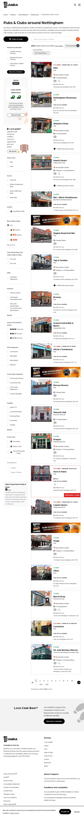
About (46, 745)
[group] (41, 69)
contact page (11, 756)
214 (40, 684)
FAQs (36, 753)
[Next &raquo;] (78, 682)
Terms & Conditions (10, 797)
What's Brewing (9, 804)
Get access (13, 151)
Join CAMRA (48, 742)
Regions (13, 14)
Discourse (7, 801)
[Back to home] (11, 5)
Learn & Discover (9, 774)
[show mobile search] (75, 5)
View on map (17, 39)
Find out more (16, 115)
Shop (5, 777)
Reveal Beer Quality (62, 75)
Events (46, 759)
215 (46, 684)
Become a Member (15, 72)
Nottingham (35, 14)
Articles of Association (11, 787)
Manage (77, 811)
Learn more (14, 813)
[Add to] (48, 65)
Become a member (54, 721)
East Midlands (23, 14)
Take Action (48, 756)
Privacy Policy (8, 780)
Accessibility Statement (12, 784)
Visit (45, 749)
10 (72, 681)
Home (6, 14)
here (63, 781)
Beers (46, 766)
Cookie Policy (8, 790)
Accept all (65, 811)
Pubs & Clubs (48, 752)
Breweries (47, 762)
